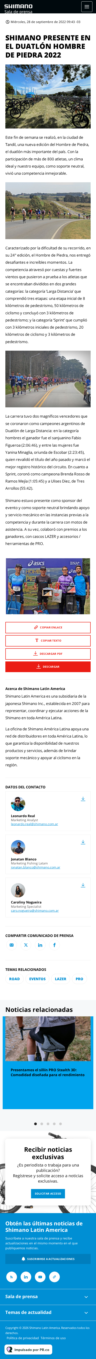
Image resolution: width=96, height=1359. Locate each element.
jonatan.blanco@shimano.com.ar (35, 867)
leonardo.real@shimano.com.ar (34, 824)
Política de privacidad (23, 1338)
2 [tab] (41, 1124)
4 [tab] (54, 1124)
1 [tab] (35, 1124)
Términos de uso (53, 1338)
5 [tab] (60, 1124)
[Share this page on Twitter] (26, 945)
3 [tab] (48, 1124)
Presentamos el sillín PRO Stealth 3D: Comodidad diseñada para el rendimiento (48, 1072)
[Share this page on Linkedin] (40, 945)
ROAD (14, 978)
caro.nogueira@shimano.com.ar (35, 910)
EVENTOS (37, 978)
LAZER (60, 978)
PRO (79, 978)
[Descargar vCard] (83, 799)
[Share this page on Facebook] (54, 945)
